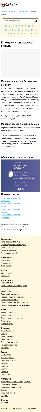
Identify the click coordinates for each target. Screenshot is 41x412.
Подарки (4, 396)
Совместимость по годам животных (15, 305)
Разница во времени (9, 342)
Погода (4, 334)
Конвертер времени (9, 345)
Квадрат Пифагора (9, 360)
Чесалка (4, 366)
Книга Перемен (7, 358)
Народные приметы (9, 384)
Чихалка (4, 363)
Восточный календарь (10, 294)
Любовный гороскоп (9, 291)
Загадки (4, 390)
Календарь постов (8, 250)
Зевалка (4, 372)
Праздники (5, 260)
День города (6, 266)
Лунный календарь (8, 312)
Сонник (4, 403)
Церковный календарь (10, 247)
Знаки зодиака (7, 283)
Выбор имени (6, 273)
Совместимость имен (9, 300)
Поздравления (7, 263)
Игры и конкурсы (8, 393)
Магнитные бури (7, 331)
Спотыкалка (6, 374)
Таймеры (5, 348)
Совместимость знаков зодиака (14, 286)
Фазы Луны (5, 321)
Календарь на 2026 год (10, 242)
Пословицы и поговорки (11, 387)
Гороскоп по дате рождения (12, 297)
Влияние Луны (7, 324)
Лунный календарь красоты (12, 318)
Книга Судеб (6, 355)
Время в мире (6, 339)
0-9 (6, 26)
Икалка (4, 369)
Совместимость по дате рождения (15, 302)
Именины (5, 276)
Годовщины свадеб (9, 253)
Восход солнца (7, 336)
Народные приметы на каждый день (16, 382)
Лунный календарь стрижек (12, 315)
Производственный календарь (13, 245)
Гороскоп (5, 288)
